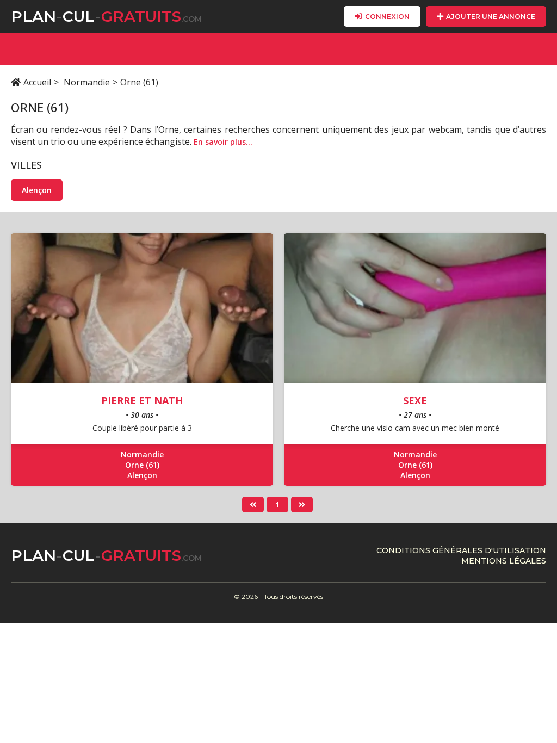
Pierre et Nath (142, 400)
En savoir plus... (223, 142)
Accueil (37, 82)
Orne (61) (142, 465)
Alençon (37, 190)
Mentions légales (503, 561)
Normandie (87, 82)
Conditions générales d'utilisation (461, 550)
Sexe (415, 400)
